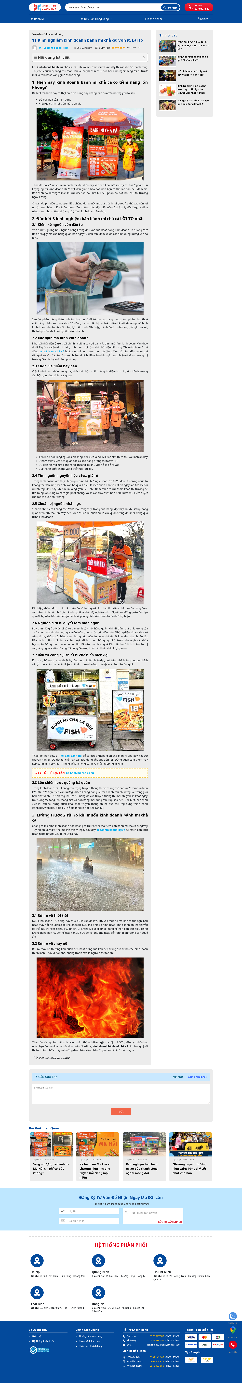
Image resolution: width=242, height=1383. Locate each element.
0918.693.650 (157, 1365)
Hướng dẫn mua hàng (90, 1336)
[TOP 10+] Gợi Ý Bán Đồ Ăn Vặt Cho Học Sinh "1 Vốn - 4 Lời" (193, 45)
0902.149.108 (157, 1357)
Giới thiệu (37, 1336)
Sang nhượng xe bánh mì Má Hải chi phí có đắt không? (51, 1168)
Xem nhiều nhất (197, 1076)
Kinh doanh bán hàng (53, 34)
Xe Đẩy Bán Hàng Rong (95, 19)
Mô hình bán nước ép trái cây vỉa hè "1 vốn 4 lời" (192, 73)
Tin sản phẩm (153, 19)
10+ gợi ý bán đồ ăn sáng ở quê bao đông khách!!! (193, 102)
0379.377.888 (157, 1336)
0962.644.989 (157, 1361)
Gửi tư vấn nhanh (170, 1221)
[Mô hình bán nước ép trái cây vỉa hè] (167, 76)
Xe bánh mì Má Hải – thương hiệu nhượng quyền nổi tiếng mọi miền (95, 1170)
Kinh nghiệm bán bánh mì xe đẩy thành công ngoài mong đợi (142, 1168)
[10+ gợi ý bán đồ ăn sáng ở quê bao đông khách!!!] (167, 105)
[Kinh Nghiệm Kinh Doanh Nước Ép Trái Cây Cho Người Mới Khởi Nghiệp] (167, 90)
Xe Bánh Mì (37, 19)
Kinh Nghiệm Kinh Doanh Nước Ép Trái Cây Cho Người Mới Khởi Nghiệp (191, 89)
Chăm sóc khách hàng (91, 1346)
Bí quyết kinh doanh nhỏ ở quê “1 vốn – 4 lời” (192, 58)
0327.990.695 (157, 1340)
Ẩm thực (203, 19)
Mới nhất (178, 1076)
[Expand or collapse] (144, 57)
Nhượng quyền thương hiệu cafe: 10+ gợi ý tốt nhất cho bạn (189, 1168)
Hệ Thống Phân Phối (43, 1341)
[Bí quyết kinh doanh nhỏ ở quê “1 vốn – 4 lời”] (167, 61)
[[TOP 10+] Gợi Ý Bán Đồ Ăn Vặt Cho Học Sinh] (167, 46)
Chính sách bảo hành (90, 1341)
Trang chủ (36, 34)
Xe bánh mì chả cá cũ (80, 773)
